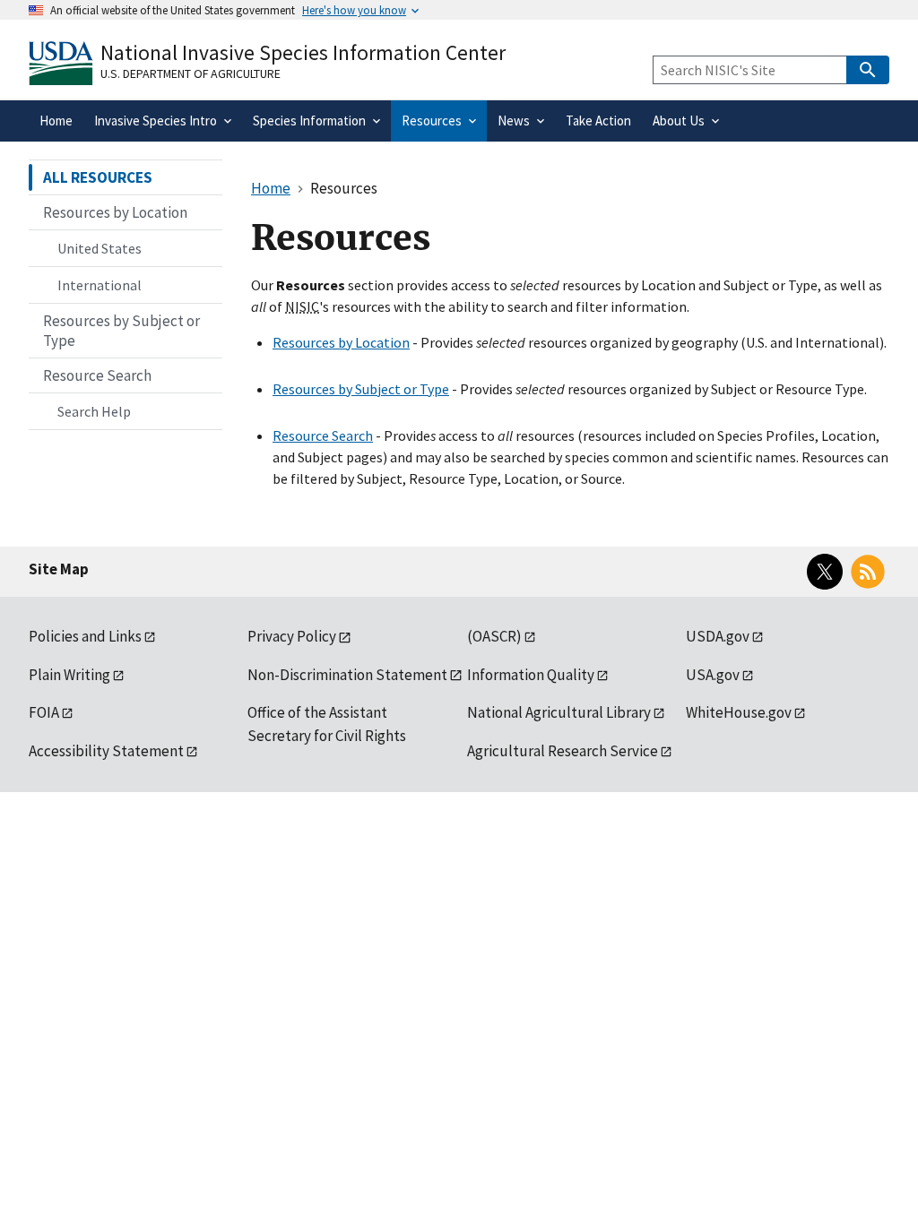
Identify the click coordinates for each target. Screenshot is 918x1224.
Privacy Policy (291, 636)
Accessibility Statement (106, 751)
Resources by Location (341, 342)
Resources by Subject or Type (361, 389)
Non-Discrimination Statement (347, 675)
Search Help (94, 411)
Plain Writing (69, 675)
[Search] (867, 70)
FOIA (44, 712)
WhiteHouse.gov (739, 712)
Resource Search (323, 435)
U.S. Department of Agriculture (190, 73)
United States (99, 248)
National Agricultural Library (559, 712)
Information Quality (530, 675)
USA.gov (713, 675)
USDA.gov (717, 636)
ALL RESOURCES (97, 177)
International (99, 285)
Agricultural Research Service (562, 751)
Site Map (59, 569)
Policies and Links (85, 636)
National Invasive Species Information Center (303, 52)
